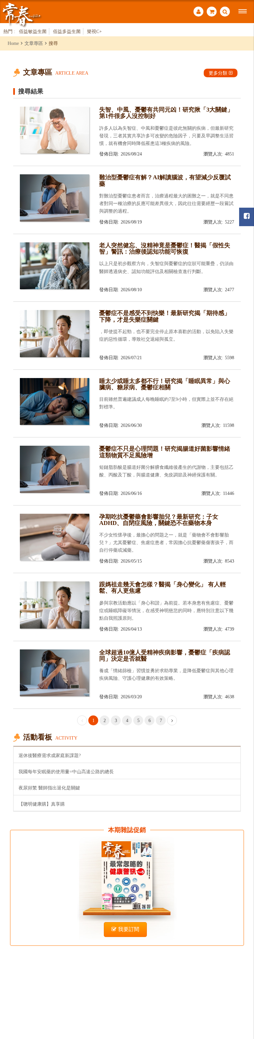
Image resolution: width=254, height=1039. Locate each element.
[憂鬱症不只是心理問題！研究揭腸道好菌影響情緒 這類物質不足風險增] (54, 468)
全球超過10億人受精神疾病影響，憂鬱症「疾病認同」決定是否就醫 (164, 655)
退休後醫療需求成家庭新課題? (50, 755)
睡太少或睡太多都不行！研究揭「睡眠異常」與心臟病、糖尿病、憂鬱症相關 (164, 384)
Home (13, 43)
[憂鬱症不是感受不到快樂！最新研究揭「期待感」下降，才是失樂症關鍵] (54, 333)
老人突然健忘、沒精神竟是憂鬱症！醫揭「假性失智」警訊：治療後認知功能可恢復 (164, 248)
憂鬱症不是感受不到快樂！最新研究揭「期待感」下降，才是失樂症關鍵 (164, 316)
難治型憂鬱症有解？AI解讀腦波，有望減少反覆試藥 (165, 180)
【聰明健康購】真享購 (42, 804)
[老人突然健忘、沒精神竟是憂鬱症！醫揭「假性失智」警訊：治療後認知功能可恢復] (54, 265)
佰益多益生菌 (67, 31)
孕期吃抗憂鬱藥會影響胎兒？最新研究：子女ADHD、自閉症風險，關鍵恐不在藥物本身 (158, 519)
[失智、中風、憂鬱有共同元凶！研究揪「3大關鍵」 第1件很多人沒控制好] (54, 129)
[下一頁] (172, 720)
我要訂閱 (128, 929)
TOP (241, 998)
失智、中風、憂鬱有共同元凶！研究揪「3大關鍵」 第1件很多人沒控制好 (166, 112)
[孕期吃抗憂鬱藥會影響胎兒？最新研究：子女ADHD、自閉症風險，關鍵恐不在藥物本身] (54, 536)
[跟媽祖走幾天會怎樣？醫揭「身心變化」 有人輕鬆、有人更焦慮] (54, 604)
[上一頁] (82, 720)
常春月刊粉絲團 (246, 217)
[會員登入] (198, 12)
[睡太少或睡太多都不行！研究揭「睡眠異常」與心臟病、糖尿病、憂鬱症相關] (54, 401)
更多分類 (218, 73)
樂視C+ (94, 31)
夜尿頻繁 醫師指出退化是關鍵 (49, 787)
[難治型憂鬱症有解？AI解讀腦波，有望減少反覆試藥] (54, 197)
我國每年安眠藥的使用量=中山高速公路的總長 (66, 771)
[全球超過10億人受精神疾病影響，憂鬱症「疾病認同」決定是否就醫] (54, 672)
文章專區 (33, 43)
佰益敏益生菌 (33, 31)
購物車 (212, 12)
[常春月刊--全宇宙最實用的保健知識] (21, 14)
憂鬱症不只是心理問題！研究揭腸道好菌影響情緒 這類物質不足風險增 (167, 451)
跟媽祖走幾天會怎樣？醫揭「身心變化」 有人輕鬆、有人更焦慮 (162, 587)
